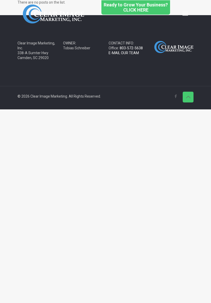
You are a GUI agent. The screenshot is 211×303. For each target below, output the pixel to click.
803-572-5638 (131, 48)
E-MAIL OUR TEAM (124, 53)
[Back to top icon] (188, 97)
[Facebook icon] (176, 96)
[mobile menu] (185, 14)
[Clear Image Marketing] (53, 13)
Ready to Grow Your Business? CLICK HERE (136, 7)
